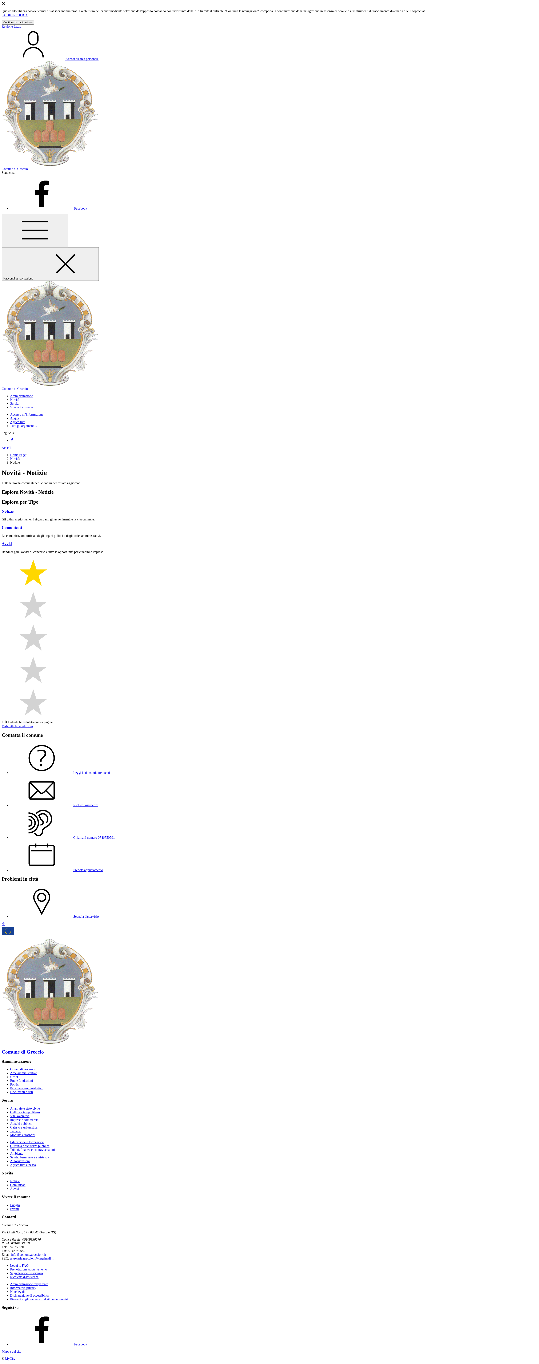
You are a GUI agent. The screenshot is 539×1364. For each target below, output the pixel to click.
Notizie (15, 1181)
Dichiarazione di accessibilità (29, 1295)
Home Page (18, 455)
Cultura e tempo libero (25, 1112)
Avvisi (14, 1188)
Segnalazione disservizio (26, 1273)
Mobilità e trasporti (22, 1135)
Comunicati (17, 1185)
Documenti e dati (21, 1092)
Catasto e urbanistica (23, 1127)
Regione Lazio (11, 26)
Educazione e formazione (27, 1142)
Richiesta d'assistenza (24, 1277)
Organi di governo (22, 1069)
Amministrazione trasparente (29, 1284)
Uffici (14, 1077)
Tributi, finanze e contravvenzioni (32, 1149)
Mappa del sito (11, 1351)
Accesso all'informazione (26, 414)
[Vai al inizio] (3, 924)
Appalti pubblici (21, 1123)
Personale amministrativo (26, 1088)
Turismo (15, 1131)
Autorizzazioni (20, 1161)
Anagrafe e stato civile (25, 1108)
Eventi (14, 1209)
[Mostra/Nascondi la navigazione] (35, 230)
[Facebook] (11, 440)
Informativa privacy (23, 1288)
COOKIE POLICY (15, 15)
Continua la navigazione (17, 22)
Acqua (14, 418)
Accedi (6, 447)
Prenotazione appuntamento (28, 1269)
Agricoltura (17, 422)
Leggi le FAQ (19, 1265)
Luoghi (15, 1205)
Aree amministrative (23, 1073)
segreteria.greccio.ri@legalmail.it (31, 1258)
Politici (14, 1084)
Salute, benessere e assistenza (29, 1157)
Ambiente (16, 1153)
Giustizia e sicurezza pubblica (29, 1146)
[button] (21, 396)
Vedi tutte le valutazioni (17, 726)
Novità (14, 458)
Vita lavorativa (19, 1116)
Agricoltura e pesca (23, 1165)
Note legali (17, 1291)
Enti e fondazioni (21, 1080)
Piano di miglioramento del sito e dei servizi (39, 1299)
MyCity (10, 1358)
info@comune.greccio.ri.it (28, 1254)
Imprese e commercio (24, 1120)
